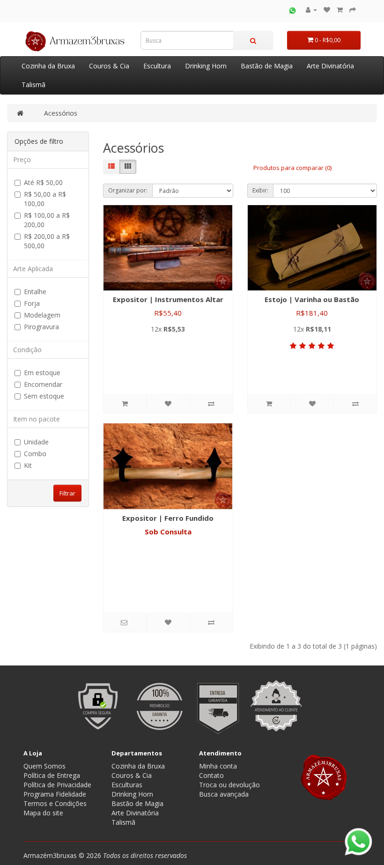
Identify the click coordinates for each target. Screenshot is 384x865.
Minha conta (218, 765)
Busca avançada (224, 794)
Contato (211, 775)
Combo (35, 453)
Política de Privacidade (57, 784)
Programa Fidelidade (54, 794)
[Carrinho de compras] (340, 9)
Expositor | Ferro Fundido (168, 518)
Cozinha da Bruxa (48, 65)
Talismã (33, 84)
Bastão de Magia (267, 65)
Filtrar (67, 493)
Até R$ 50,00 (43, 182)
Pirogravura (41, 326)
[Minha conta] (311, 9)
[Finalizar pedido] (352, 9)
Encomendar (43, 384)
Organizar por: (128, 190)
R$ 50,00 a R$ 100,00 (45, 199)
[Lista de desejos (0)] (327, 9)
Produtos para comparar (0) (292, 167)
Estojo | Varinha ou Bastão (312, 299)
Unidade (36, 441)
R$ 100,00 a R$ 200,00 (47, 220)
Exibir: (260, 190)
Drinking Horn (206, 65)
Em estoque (42, 372)
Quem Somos (44, 765)
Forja (32, 303)
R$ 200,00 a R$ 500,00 (47, 241)
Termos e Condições (55, 803)
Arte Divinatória (330, 65)
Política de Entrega (51, 775)
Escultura (157, 65)
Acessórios (60, 113)
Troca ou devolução (229, 784)
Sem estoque (44, 396)
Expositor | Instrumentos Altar (168, 299)
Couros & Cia (109, 65)
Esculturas (126, 784)
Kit (28, 465)
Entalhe (35, 291)
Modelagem (42, 315)
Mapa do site (43, 812)
